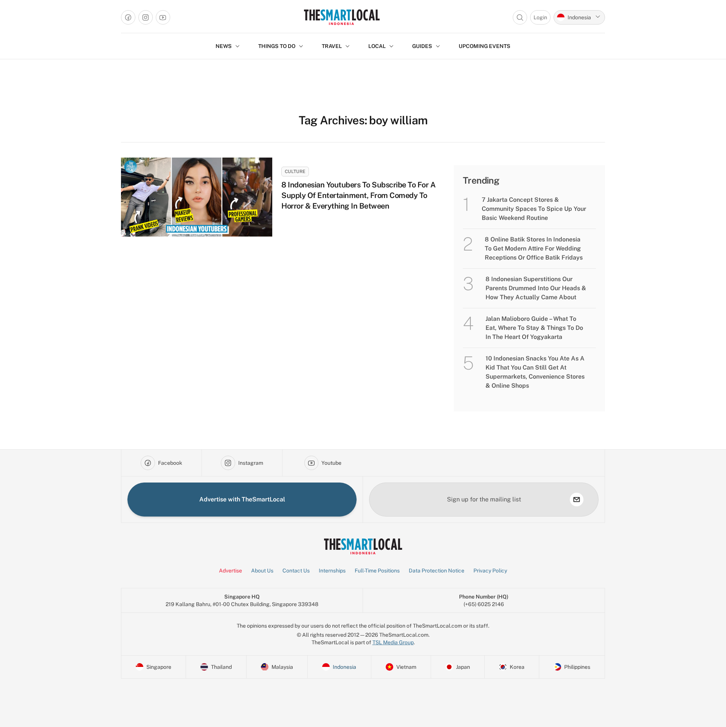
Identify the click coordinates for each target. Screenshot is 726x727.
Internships (332, 571)
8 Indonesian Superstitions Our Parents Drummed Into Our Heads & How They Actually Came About (536, 288)
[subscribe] (576, 499)
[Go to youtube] (163, 17)
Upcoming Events (484, 46)
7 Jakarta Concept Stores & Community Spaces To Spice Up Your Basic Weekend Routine (534, 208)
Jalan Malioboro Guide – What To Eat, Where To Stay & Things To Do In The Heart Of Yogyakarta (534, 327)
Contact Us (296, 571)
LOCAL (377, 46)
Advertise (230, 571)
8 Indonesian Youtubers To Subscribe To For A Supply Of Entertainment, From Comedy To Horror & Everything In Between (358, 195)
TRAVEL (332, 46)
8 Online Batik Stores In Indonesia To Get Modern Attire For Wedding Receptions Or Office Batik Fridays (534, 248)
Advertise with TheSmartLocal (242, 499)
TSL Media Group (393, 642)
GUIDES (422, 46)
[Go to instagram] (145, 17)
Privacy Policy (490, 571)
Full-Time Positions (377, 571)
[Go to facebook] (128, 17)
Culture (295, 171)
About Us (262, 571)
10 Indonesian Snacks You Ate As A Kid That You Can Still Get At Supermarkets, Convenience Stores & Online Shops (535, 372)
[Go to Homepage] (342, 17)
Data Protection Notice (436, 571)
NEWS (224, 46)
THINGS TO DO (276, 46)
